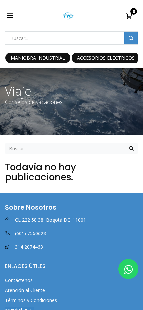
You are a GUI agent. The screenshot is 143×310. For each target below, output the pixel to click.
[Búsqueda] (131, 148)
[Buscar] (131, 38)
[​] (128, 269)
